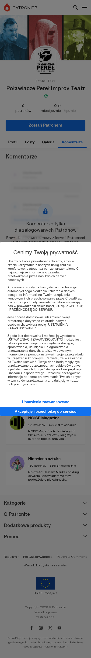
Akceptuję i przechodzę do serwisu (46, 411)
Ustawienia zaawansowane (45, 402)
